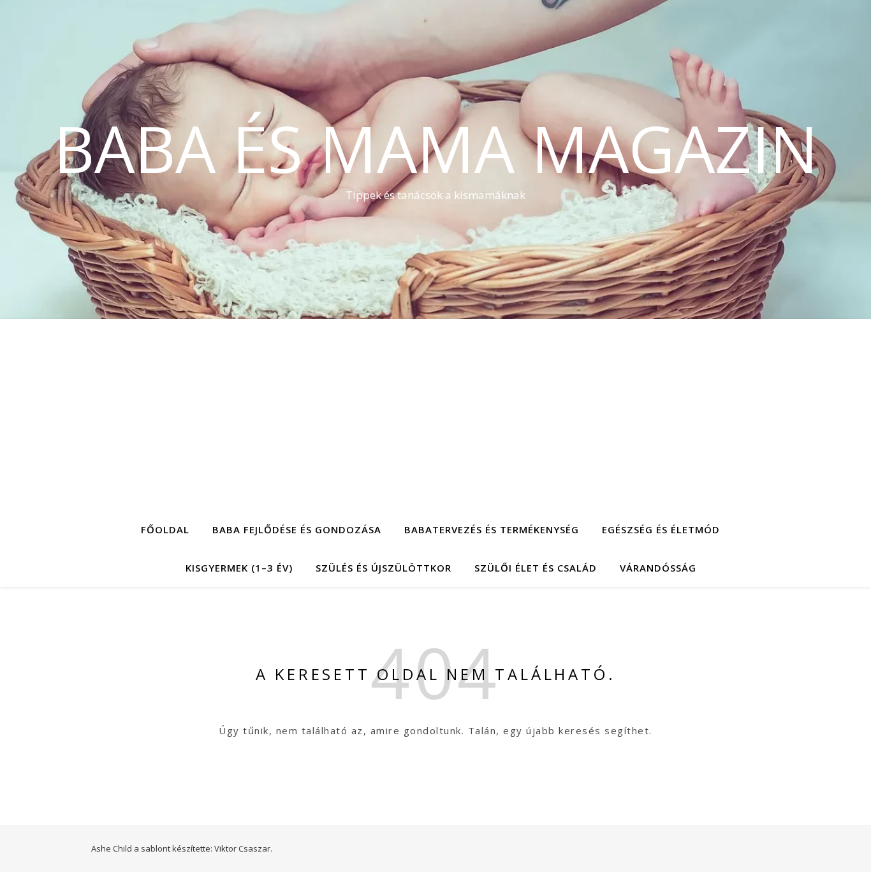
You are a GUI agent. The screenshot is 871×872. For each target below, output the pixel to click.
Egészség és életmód (661, 529)
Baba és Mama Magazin (436, 148)
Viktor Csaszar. (243, 848)
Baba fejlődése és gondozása (296, 529)
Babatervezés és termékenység (491, 529)
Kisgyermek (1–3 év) (239, 567)
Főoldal (165, 529)
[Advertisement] (435, 414)
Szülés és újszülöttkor (383, 567)
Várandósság (658, 567)
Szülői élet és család (535, 567)
